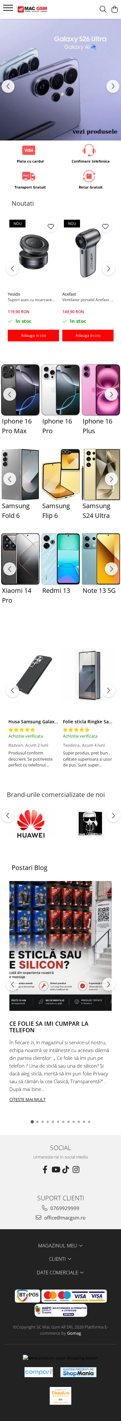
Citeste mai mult (27, 1099)
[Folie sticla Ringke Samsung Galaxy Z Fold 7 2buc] (88, 674)
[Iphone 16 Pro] (60, 390)
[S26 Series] (60, 80)
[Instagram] (76, 1169)
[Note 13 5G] (101, 559)
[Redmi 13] (60, 559)
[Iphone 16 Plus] (101, 390)
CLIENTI (58, 1259)
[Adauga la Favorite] (50, 226)
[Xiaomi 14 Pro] (20, 559)
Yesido (14, 294)
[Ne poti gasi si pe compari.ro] (39, 1372)
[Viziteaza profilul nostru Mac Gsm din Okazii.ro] (61, 1396)
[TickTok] (66, 1169)
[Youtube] (55, 1169)
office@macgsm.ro (64, 1217)
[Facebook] (45, 1169)
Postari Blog (29, 867)
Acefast (69, 294)
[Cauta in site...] (103, 9)
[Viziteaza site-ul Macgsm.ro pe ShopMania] (78, 1372)
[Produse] (9, 10)
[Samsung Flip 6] (60, 474)
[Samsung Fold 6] (20, 474)
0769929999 (64, 1208)
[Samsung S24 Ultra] (101, 474)
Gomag (73, 1333)
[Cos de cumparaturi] (114, 9)
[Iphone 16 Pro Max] (20, 390)
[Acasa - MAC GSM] (41, 9)
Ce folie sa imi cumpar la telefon (48, 1027)
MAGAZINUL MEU (58, 1245)
